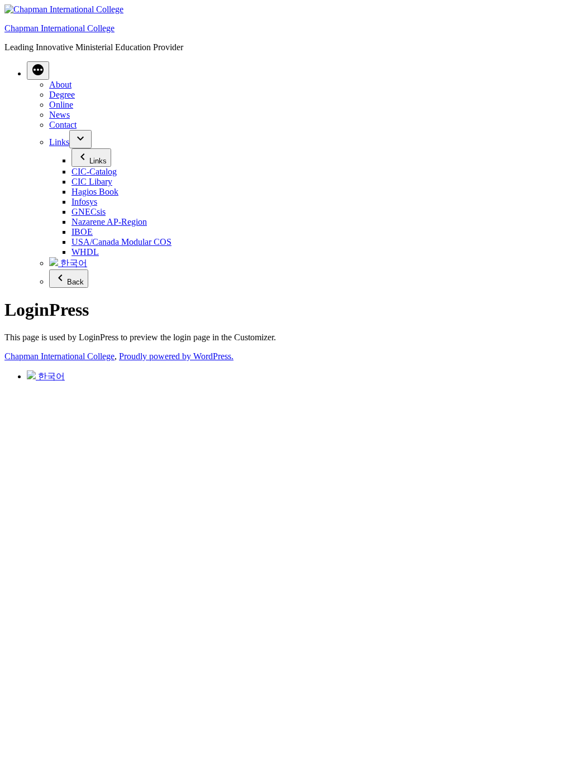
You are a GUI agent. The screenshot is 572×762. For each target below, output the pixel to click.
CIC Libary (92, 181)
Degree (62, 94)
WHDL (85, 252)
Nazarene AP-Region (109, 221)
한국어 (72, 263)
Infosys (84, 201)
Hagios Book (95, 191)
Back (75, 282)
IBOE (82, 232)
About (60, 84)
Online (61, 104)
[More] (38, 70)
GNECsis (89, 211)
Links (59, 142)
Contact (63, 124)
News (59, 114)
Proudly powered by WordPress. (176, 356)
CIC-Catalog (94, 171)
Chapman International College (59, 28)
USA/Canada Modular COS (121, 242)
